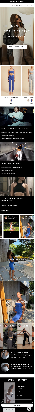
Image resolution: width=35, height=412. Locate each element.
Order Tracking (21, 386)
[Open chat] (29, 409)
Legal (19, 391)
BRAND (11, 380)
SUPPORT (22, 380)
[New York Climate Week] (17, 302)
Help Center (21, 383)
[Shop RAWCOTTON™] (17, 260)
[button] (7, 226)
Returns (20, 388)
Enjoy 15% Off (17, 405)
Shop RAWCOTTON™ (17, 46)
